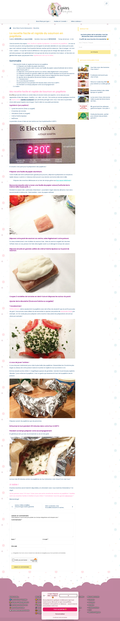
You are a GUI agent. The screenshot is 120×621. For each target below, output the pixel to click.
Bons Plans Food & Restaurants (22, 28)
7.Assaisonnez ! (24, 79)
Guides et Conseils (60, 21)
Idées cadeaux (76, 21)
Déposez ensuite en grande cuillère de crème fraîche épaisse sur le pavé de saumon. (47, 73)
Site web (14, 546)
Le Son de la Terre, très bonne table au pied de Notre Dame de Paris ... (100, 99)
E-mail (45, 539)
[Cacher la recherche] (80, 3)
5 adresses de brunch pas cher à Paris (99, 76)
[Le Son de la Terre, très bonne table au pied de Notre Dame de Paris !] (84, 99)
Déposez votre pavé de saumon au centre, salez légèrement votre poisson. (43, 72)
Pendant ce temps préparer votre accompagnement (36, 84)
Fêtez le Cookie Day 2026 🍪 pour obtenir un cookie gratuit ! (100, 83)
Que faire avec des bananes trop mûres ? (100, 68)
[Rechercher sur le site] (106, 3)
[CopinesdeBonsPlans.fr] (60, 9)
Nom (13, 539)
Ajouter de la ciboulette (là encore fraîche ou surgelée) (37, 77)
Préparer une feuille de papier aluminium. (31, 66)
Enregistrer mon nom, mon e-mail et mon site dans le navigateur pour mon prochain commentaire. (39, 553)
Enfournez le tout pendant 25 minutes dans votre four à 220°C (39, 83)
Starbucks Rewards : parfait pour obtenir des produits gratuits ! (99, 116)
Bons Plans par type (42, 21)
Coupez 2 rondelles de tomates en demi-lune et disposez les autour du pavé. (44, 75)
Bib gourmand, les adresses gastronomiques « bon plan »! (100, 107)
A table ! (17, 86)
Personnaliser (60, 614)
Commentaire (16, 520)
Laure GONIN (28, 39)
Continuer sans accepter (60, 617)
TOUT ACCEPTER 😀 (60, 609)
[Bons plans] (10, 28)
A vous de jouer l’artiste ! (27, 81)
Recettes (36, 28)
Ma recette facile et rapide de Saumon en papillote (31, 64)
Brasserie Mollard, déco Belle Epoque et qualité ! (100, 91)
